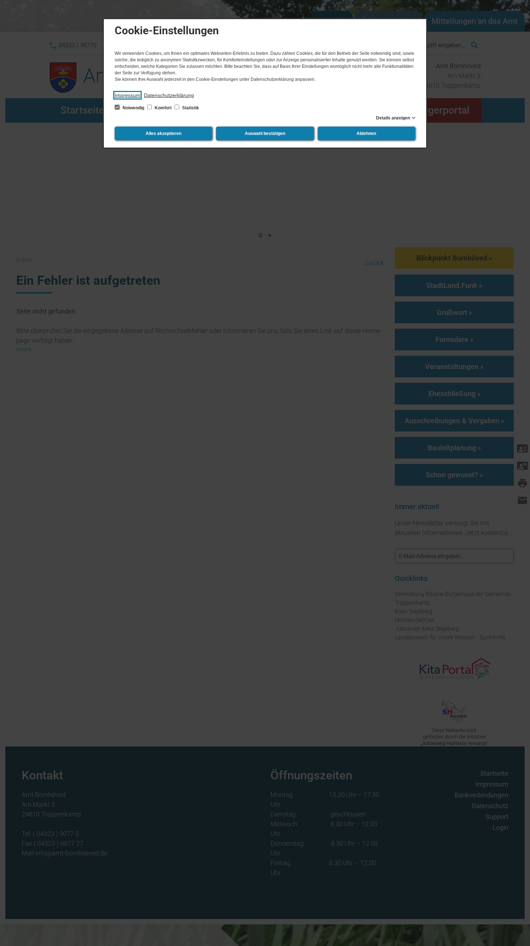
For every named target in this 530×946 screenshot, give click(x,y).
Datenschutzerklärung (169, 95)
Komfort (163, 107)
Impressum (127, 95)
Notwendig (133, 107)
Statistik (190, 107)
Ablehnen (366, 133)
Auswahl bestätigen (265, 133)
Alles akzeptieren (163, 133)
